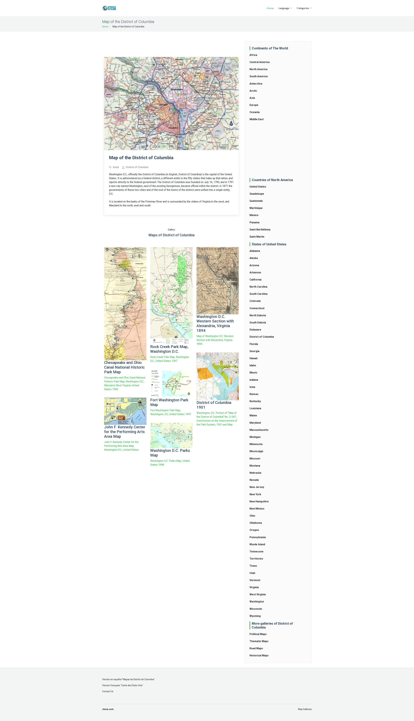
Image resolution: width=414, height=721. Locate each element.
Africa (253, 55)
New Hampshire (259, 501)
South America (259, 76)
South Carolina (258, 293)
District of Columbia (262, 336)
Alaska (254, 258)
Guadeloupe (257, 193)
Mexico (254, 215)
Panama (254, 222)
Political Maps (258, 634)
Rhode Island (257, 544)
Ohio (252, 515)
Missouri (255, 458)
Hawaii (253, 358)
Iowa (252, 387)
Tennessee (256, 551)
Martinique (256, 208)
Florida (254, 344)
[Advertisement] (171, 42)
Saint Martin (257, 236)
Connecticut (257, 308)
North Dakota (258, 315)
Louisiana (255, 408)
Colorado (255, 301)
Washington (257, 601)
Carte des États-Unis (131, 685)
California (255, 279)
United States (258, 186)
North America (258, 69)
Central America (260, 62)
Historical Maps (259, 655)
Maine (253, 415)
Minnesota (256, 444)
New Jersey (257, 487)
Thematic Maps (259, 641)
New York (255, 494)
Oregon (254, 530)
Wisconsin (256, 608)
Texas (253, 565)
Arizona (254, 265)
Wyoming (255, 616)
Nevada (254, 479)
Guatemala (256, 200)
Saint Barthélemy (260, 229)
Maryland (255, 422)
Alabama (255, 250)
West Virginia (258, 594)
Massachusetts (259, 429)
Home (270, 8)
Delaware (255, 329)
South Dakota (258, 322)
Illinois (253, 372)
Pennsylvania (258, 537)
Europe (254, 105)
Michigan (255, 437)
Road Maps (256, 648)
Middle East (257, 119)
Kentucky (255, 401)
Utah (252, 573)
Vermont (255, 580)
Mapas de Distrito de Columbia (138, 679)
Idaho (253, 365)
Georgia (254, 351)
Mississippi (256, 451)
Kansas (254, 394)
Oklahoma (256, 522)
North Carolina (258, 286)
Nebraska (255, 472)
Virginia (254, 587)
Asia (252, 97)
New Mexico (257, 508)
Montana (255, 465)
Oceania (255, 112)
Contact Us (107, 691)
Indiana (254, 379)
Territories (256, 558)
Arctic (253, 90)
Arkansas (255, 272)
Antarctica (256, 83)
